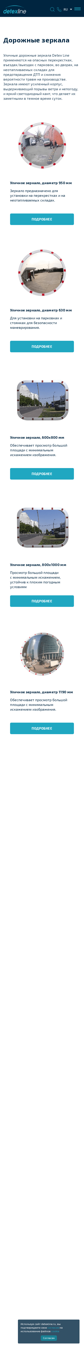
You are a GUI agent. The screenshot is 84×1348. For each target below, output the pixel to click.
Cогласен (49, 1337)
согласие (53, 1327)
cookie (55, 1331)
